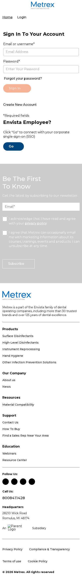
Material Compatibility (18, 404)
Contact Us (10, 422)
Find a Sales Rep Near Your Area (25, 435)
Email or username (18, 44)
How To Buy (11, 429)
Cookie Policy (37, 561)
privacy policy (36, 223)
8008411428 (13, 498)
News (6, 386)
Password (11, 61)
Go (11, 146)
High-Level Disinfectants (20, 342)
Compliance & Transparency (49, 549)
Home (7, 17)
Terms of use (11, 561)
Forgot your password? (23, 78)
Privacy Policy (12, 549)
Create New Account (20, 105)
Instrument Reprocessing (21, 349)
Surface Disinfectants (17, 336)
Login (21, 17)
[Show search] (74, 6)
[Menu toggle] (9, 6)
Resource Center (14, 460)
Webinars (9, 453)
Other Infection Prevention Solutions (29, 362)
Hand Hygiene (12, 356)
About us (8, 380)
